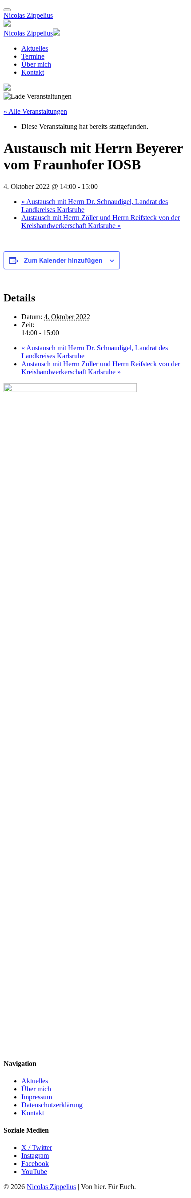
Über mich (36, 64)
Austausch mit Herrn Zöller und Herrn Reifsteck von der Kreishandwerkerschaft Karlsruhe (100, 221)
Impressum (36, 1097)
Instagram (35, 1155)
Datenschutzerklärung (52, 1105)
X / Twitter (36, 1147)
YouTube (34, 1171)
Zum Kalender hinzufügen (63, 260)
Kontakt (32, 72)
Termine (32, 56)
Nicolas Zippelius (28, 15)
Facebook (35, 1163)
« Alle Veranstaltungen (35, 111)
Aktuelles (34, 48)
